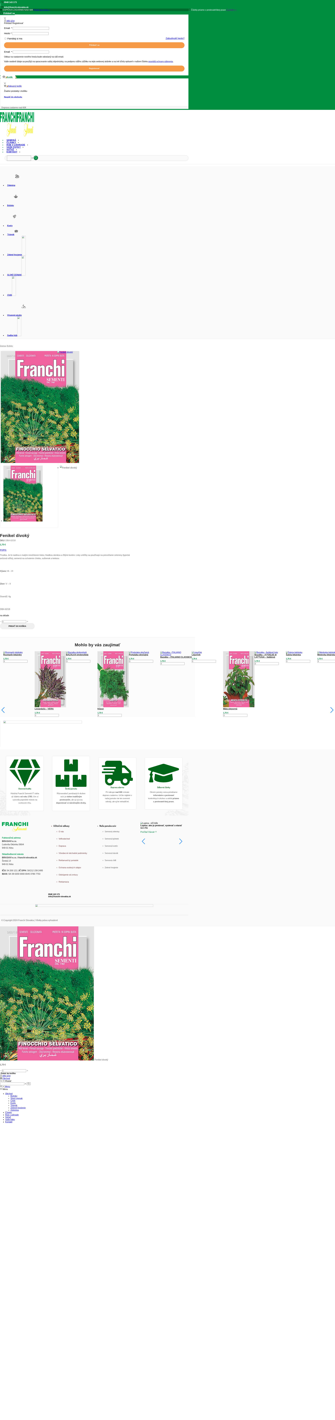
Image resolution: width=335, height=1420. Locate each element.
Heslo (8, 33)
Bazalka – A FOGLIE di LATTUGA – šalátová (266, 656)
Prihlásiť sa (94, 45)
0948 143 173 (54, 894)
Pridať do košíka (17, 626)
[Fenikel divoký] (47, 1060)
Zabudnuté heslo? (175, 38)
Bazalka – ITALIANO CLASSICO (176, 657)
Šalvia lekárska (293, 655)
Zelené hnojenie (14, 254)
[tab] (66, 550)
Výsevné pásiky (14, 315)
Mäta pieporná (230, 709)
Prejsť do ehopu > (42, 10)
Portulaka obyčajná (138, 655)
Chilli (9, 295)
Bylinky (10, 205)
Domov (3, 346)
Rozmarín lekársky (12, 655)
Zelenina (11, 185)
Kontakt (12, 152)
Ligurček (196, 655)
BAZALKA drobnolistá (77, 655)
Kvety (10, 225)
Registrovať (94, 68)
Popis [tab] (3, 550)
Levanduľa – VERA (44, 709)
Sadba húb (12, 335)
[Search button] (36, 158)
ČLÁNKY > (231, 10)
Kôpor (100, 709)
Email (8, 28)
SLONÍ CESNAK (14, 275)
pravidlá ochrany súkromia (160, 61)
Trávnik (10, 234)
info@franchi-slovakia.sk (59, 896)
